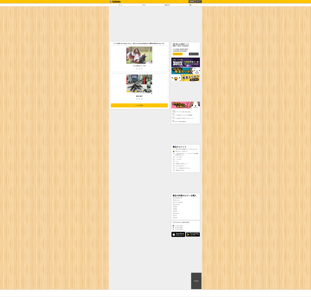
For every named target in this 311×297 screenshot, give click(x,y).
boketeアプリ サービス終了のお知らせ (181, 111)
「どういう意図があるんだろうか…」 (183, 168)
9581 (176, 208)
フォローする (178, 227)
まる (176, 215)
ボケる (143, 5)
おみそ (176, 217)
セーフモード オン (178, 54)
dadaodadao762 (178, 197)
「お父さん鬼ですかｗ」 (180, 165)
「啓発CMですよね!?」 (180, 170)
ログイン (198, 1)
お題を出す (167, 5)
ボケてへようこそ (194, 54)
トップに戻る (139, 105)
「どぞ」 (177, 161)
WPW (176, 211)
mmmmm (177, 213)
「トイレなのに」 (179, 159)
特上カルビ (177, 200)
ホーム (120, 5)
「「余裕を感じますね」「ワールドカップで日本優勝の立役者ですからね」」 (186, 154)
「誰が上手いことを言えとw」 (181, 151)
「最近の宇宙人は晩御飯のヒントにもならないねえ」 (186, 149)
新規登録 (192, 1)
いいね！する (178, 225)
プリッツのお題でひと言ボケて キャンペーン (183, 118)
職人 (191, 5)
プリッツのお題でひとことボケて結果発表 (182, 114)
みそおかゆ (177, 204)
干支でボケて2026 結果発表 (179, 121)
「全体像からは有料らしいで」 (181, 163)
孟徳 (176, 206)
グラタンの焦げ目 (179, 202)
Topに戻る (196, 281)
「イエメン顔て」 (179, 157)
